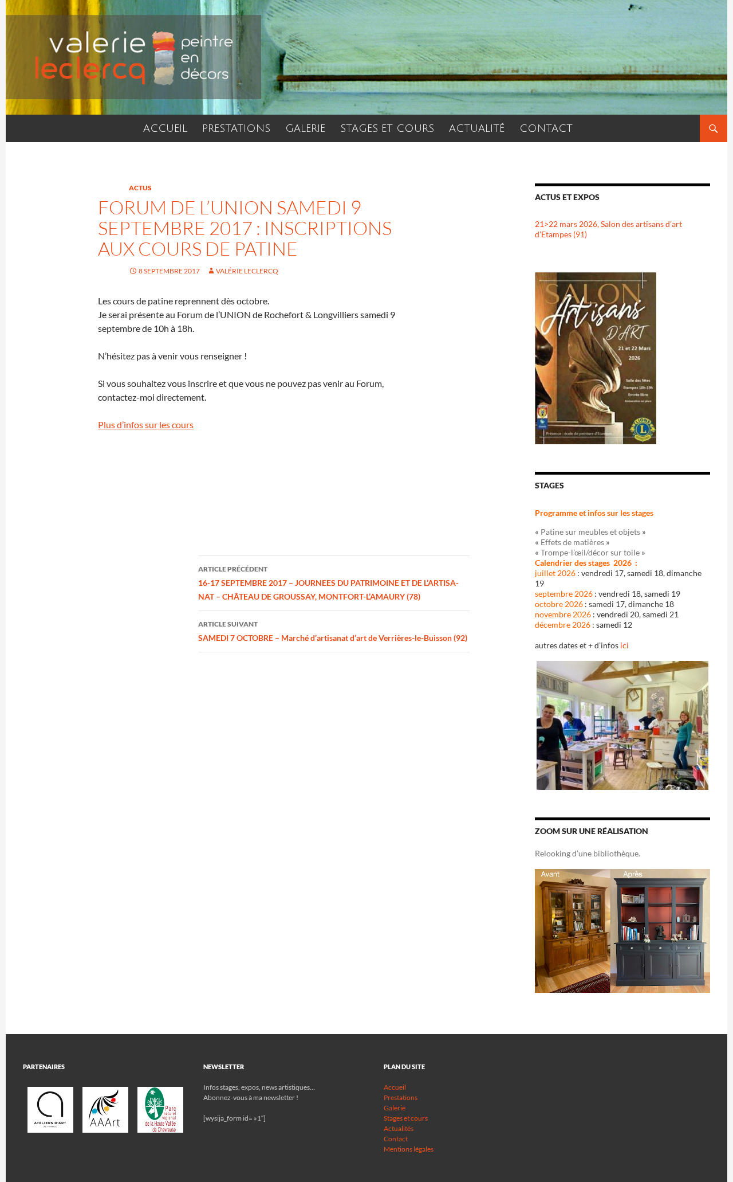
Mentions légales (409, 1149)
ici (624, 645)
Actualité (477, 128)
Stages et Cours (387, 128)
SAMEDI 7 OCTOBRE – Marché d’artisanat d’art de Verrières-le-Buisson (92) (332, 631)
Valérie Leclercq (247, 271)
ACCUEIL (165, 128)
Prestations (236, 128)
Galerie (305, 128)
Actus (140, 187)
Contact (546, 128)
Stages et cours (406, 1118)
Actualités (398, 1128)
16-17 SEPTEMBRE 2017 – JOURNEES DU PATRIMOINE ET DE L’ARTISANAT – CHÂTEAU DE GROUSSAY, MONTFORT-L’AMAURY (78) (328, 583)
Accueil (395, 1087)
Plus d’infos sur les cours (146, 424)
